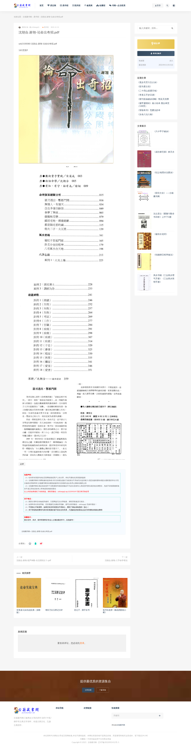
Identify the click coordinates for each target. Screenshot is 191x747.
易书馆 (36, 17)
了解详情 (102, 690)
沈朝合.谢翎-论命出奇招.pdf (41, 531)
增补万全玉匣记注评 (54, 610)
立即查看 (88, 690)
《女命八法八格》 (145, 114)
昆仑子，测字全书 (81, 610)
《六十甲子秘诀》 (161, 131)
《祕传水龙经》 (160, 234)
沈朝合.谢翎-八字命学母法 (116, 561)
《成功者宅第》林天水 (163, 152)
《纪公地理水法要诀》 (163, 173)
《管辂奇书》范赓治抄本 (148, 110)
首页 (41, 6)
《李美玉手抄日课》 (146, 95)
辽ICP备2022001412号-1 (108, 742)
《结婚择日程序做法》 (163, 255)
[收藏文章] (30, 544)
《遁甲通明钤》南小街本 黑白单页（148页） (153, 104)
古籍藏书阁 (27, 17)
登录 (82, 643)
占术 (22, 464)
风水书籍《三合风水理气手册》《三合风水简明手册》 (163, 278)
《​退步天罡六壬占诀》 (147, 82)
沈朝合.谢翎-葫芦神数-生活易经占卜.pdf (33, 561)
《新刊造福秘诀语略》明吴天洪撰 (153, 99)
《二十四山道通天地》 (147, 91)
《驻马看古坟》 (144, 87)
